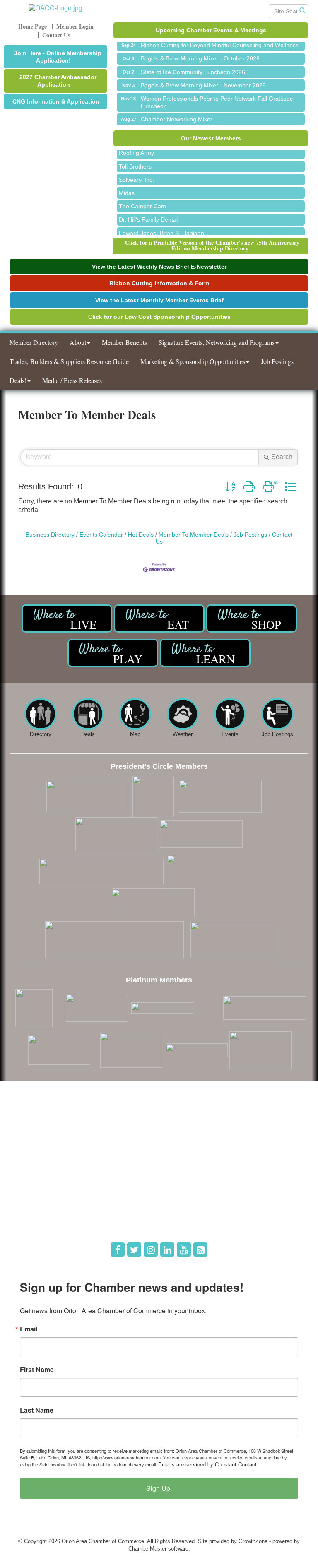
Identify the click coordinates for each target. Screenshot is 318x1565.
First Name (37, 1369)
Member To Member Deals (194, 535)
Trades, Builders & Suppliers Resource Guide (69, 361)
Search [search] (281, 456)
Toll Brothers (135, 161)
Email (28, 1329)
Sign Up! (159, 1488)
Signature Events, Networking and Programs (217, 342)
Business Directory (50, 535)
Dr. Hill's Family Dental (148, 214)
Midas (127, 187)
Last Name (36, 1410)
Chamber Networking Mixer (176, 113)
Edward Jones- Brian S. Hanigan (161, 227)
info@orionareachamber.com (50, 1156)
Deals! (18, 380)
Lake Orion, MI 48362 (83, 1133)
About (78, 342)
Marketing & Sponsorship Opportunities (192, 361)
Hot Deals (141, 535)
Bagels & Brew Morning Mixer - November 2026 (203, 79)
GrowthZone (252, 1541)
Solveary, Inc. (136, 174)
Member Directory (34, 342)
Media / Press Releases (72, 380)
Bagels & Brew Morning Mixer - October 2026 (200, 52)
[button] (230, 486)
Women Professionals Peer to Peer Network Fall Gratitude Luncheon (217, 96)
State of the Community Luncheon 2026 (193, 66)
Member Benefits (124, 342)
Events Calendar (101, 535)
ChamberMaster (147, 1549)
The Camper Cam (142, 200)
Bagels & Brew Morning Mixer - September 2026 (204, 127)
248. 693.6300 (33, 1145)
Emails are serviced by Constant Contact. (208, 1464)
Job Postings (277, 361)
